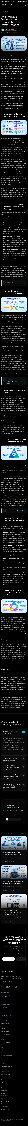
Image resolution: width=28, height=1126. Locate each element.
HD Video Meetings (6, 1015)
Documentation (5, 1104)
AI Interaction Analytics (7, 1069)
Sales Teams (4, 1028)
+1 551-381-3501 (4, 990)
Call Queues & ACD (5, 1061)
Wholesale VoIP (5, 1112)
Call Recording (4, 1058)
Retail (2, 1039)
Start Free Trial (7, 959)
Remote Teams (5, 1034)
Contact (3, 1082)
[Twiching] (7, 972)
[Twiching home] (7, 5)
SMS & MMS (4, 1010)
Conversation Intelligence (7, 1066)
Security (3, 1093)
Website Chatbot (5, 1074)
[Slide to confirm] (7, 819)
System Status (4, 1090)
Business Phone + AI (6, 1002)
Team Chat (4, 1018)
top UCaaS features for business (15, 284)
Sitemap (15, 1123)
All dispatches (22, 833)
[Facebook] (2, 996)
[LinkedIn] (6, 996)
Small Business (4, 1045)
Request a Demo (21, 1)
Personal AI (4, 1020)
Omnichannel (4, 1007)
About (2, 1079)
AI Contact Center (5, 1004)
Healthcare (4, 1036)
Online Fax (3, 1012)
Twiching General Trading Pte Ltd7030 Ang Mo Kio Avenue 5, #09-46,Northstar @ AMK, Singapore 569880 (9, 986)
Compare (3, 1087)
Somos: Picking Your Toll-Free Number (14, 382)
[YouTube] (12, 996)
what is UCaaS (19, 511)
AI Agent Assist (5, 1023)
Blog (2, 1098)
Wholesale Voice (5, 1109)
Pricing (2, 1085)
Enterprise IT (4, 1050)
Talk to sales (21, 959)
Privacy (2, 1123)
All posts (6, 11)
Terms (6, 1123)
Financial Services (5, 1042)
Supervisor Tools (5, 1071)
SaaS (2, 1047)
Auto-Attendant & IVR (6, 1055)
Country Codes (5, 1101)
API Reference (4, 1106)
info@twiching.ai (5, 992)
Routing (3, 1063)
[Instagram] (9, 996)
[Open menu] (25, 5)
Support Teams (5, 1031)
